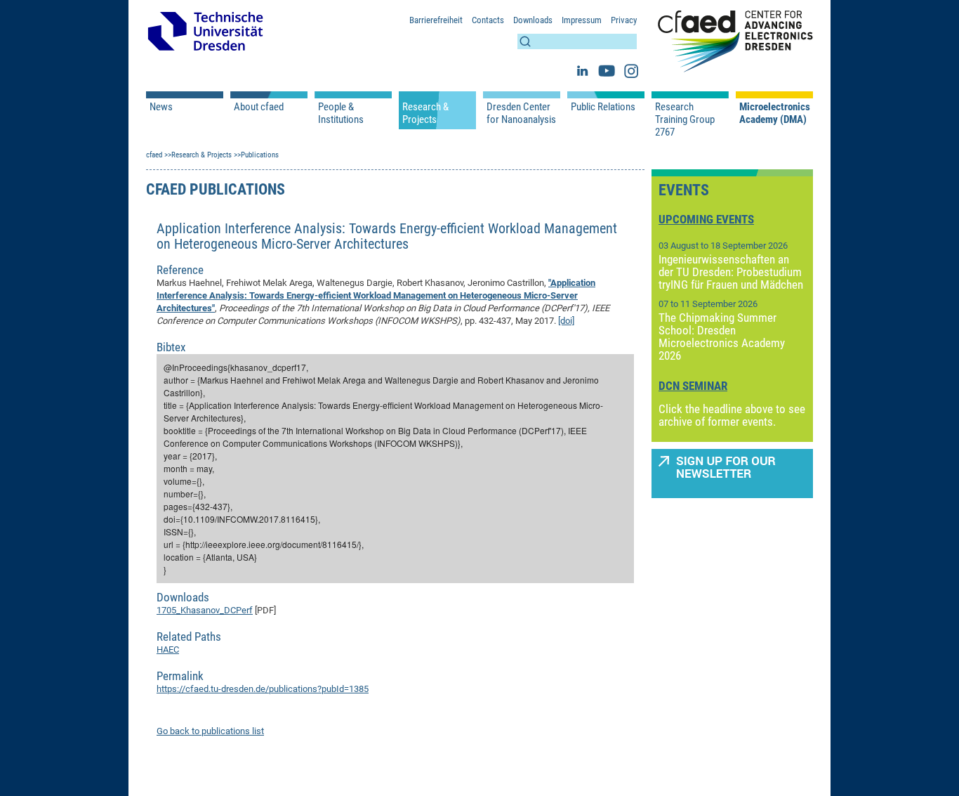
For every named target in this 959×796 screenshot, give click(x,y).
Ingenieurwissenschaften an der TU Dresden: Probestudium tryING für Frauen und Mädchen (731, 272)
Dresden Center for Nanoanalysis (521, 113)
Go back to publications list (210, 731)
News (161, 106)
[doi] (566, 320)
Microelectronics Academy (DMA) (774, 113)
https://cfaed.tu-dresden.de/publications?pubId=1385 (263, 689)
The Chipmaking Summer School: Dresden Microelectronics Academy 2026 (722, 337)
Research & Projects (425, 113)
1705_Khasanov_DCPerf (205, 610)
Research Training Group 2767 (685, 119)
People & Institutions (341, 113)
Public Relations (603, 106)
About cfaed (259, 106)
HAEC (168, 649)
